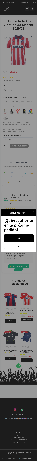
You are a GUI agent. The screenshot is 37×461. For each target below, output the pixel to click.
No (19, 246)
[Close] (33, 211)
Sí (19, 238)
